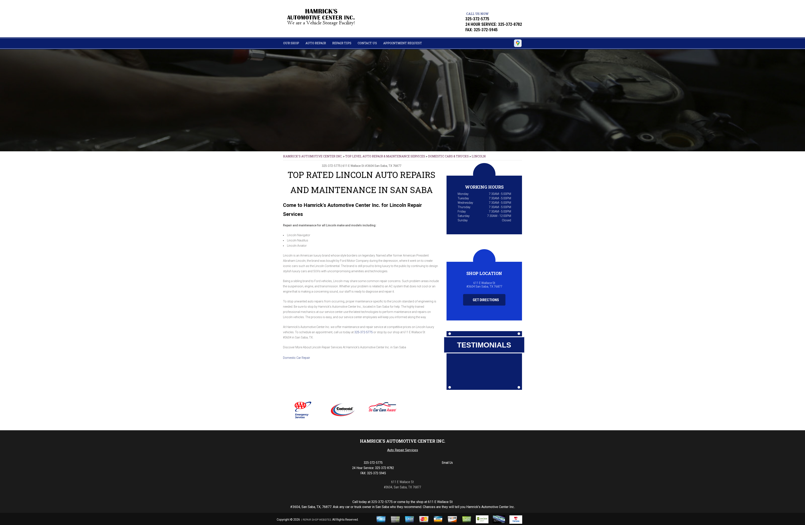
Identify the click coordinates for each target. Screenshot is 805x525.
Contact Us (367, 43)
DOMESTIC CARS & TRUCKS (448, 156)
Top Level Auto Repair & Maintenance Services (385, 156)
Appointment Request (402, 43)
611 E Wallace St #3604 (358, 165)
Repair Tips (341, 43)
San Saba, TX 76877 (387, 165)
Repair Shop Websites (317, 519)
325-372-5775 (477, 18)
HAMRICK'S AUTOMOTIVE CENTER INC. (312, 156)
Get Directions (485, 300)
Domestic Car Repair (296, 357)
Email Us (447, 463)
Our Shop (291, 43)
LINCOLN (479, 156)
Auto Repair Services (402, 450)
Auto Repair (315, 43)
